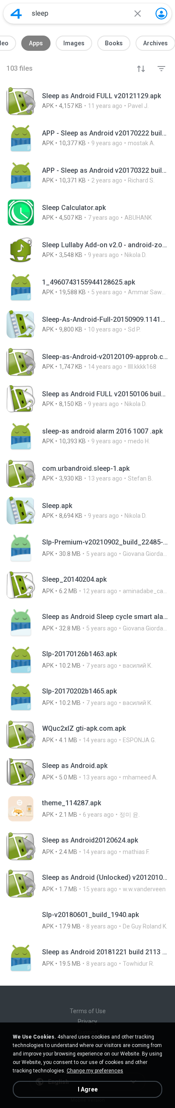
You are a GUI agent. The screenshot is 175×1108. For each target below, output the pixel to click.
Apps (36, 43)
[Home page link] (16, 13)
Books (114, 43)
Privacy (87, 1021)
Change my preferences (95, 1071)
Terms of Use (88, 1011)
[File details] (87, 100)
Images (74, 43)
